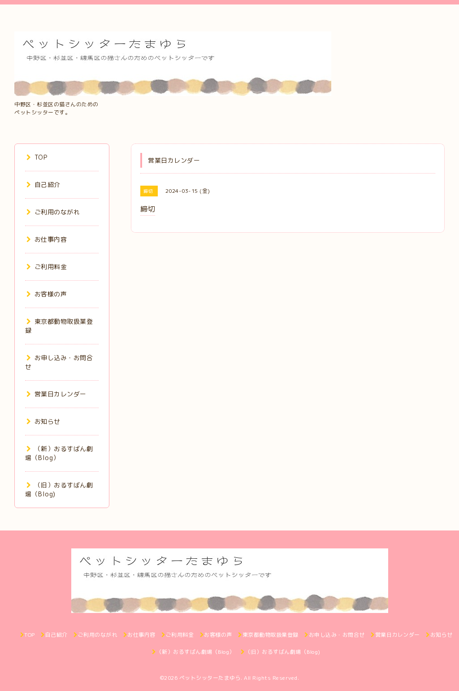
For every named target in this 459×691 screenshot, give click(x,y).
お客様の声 (51, 294)
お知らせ (48, 421)
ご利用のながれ (57, 212)
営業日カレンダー (61, 394)
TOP (41, 157)
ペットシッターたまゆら (210, 678)
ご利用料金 (51, 266)
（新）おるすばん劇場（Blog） (59, 453)
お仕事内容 (51, 239)
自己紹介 (48, 184)
